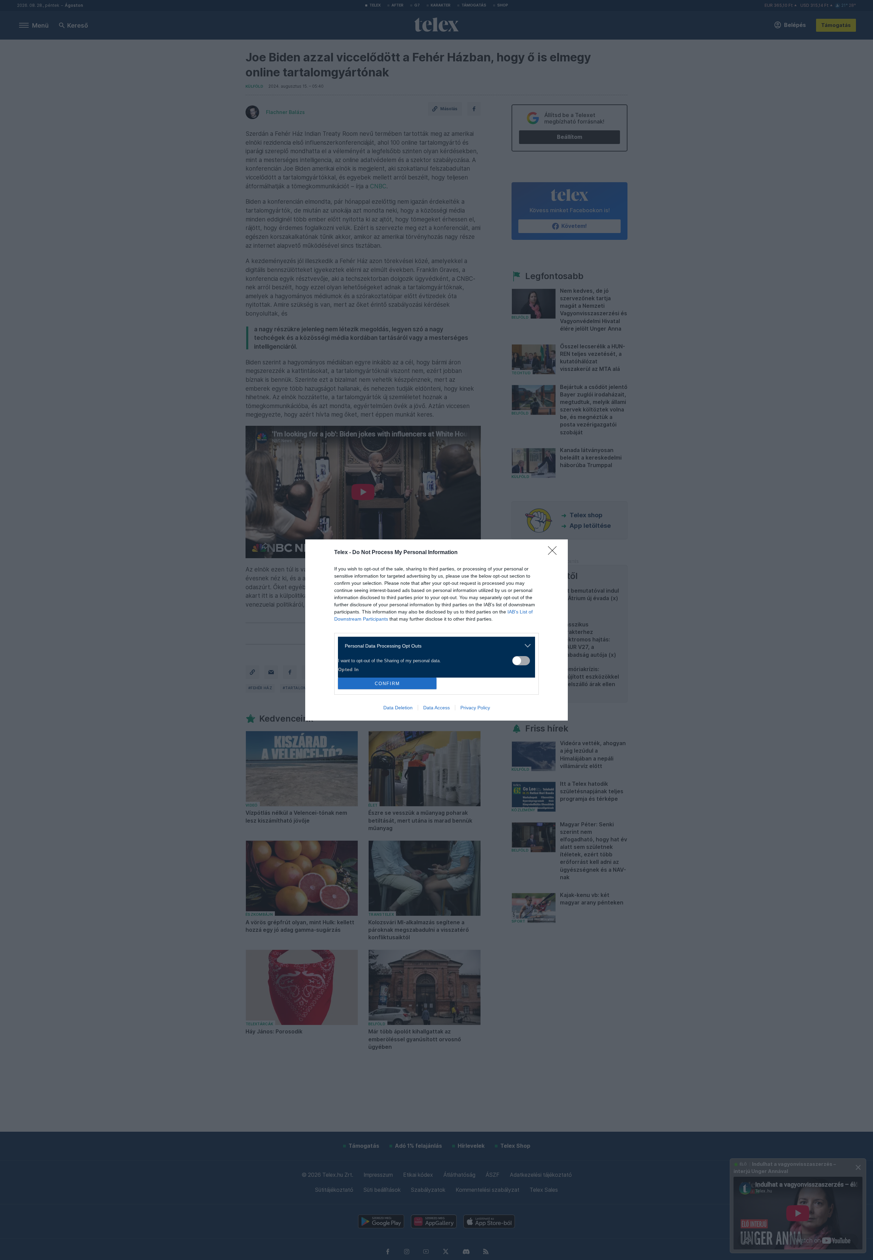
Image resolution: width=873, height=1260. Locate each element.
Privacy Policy (475, 707)
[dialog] (436, 630)
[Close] (554, 552)
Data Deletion (398, 707)
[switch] (521, 660)
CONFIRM (387, 683)
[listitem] (434, 645)
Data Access (436, 707)
